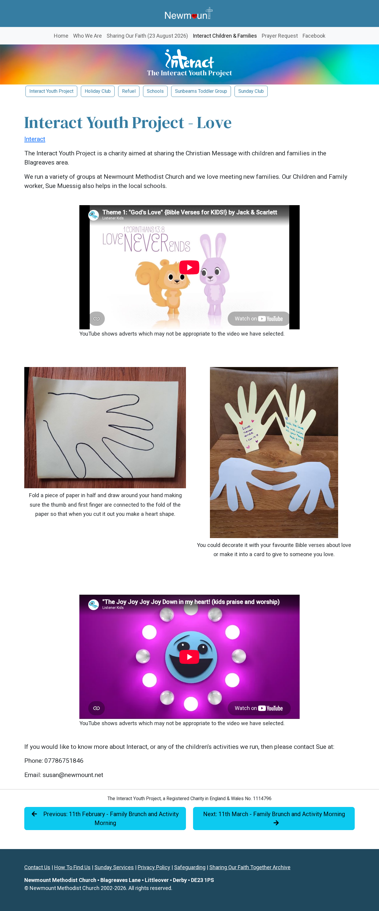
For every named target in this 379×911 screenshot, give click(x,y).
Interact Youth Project (51, 91)
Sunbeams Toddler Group (201, 91)
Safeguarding (189, 867)
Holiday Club (98, 91)
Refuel (129, 91)
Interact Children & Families (226, 35)
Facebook (314, 36)
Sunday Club (251, 91)
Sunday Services (114, 867)
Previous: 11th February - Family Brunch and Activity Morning (110, 819)
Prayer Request (280, 36)
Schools (155, 91)
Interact (34, 139)
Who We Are (87, 36)
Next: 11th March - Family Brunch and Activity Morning (274, 814)
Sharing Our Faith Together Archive (249, 867)
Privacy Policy (154, 867)
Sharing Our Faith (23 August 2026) (147, 36)
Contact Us (37, 867)
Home (61, 36)
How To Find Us (72, 867)
